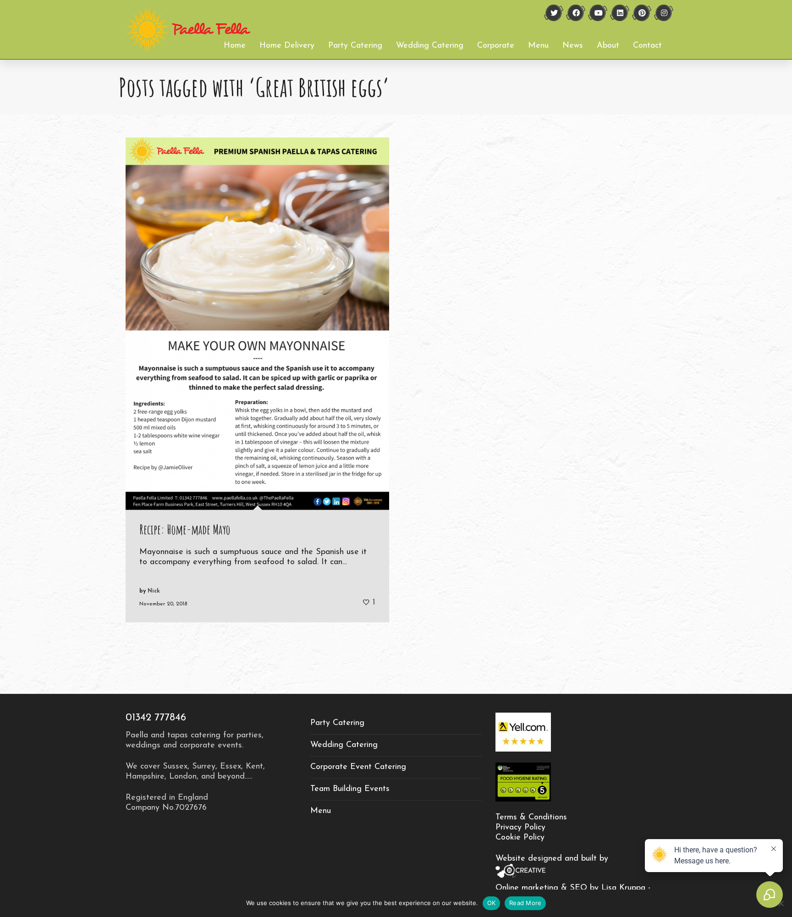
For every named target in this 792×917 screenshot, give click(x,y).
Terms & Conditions (531, 817)
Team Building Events (350, 789)
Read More (525, 902)
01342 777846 (156, 718)
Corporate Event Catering (358, 767)
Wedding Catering (344, 745)
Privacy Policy (520, 828)
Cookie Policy (519, 838)
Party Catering (337, 723)
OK (491, 902)
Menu (320, 811)
